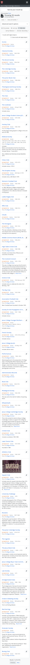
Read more (18, 273)
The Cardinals (6, 105)
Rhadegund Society (8, 390)
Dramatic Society (7, 628)
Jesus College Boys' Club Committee (13, 562)
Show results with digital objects (19, 37)
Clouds (4, 215)
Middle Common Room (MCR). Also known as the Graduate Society (13, 237)
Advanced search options (10, 24)
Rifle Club (5, 206)
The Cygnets (6, 539)
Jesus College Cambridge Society (12, 412)
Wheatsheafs (6, 403)
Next (18, 662)
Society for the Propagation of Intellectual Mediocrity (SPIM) (13, 309)
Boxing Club (6, 651)
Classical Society (7, 51)
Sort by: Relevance (10, 30)
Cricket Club (6, 431)
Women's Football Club (9, 181)
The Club (5, 96)
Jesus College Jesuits (8, 343)
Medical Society (7, 137)
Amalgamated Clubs (8, 580)
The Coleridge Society (9, 69)
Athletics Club (6, 452)
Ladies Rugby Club (8, 197)
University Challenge (8, 494)
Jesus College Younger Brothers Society (13, 320)
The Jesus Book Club (8, 548)
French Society (6, 332)
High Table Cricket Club (9, 246)
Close (9, 13)
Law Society (6, 571)
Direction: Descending (22, 30)
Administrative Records (9, 373)
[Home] (2, 2)
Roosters (5, 513)
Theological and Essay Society (11, 87)
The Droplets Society (8, 170)
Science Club (6, 278)
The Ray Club (6, 290)
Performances (6, 354)
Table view (22, 28)
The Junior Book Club (8, 78)
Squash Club (6, 475)
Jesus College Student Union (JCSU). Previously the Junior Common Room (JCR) (13, 115)
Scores (4, 42)
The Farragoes (6, 224)
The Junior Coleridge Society (11, 530)
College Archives (10, 46)
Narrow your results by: (15, 10)
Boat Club (5, 381)
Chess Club (5, 160)
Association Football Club (10, 299)
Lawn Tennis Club (7, 441)
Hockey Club (6, 124)
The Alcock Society (8, 60)
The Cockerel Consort (9, 259)
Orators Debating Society (10, 599)
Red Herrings (6, 609)
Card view (14, 28)
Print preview (6, 28)
